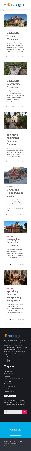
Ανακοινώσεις (7, 383)
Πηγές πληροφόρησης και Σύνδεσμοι (13, 378)
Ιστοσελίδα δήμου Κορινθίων (11, 388)
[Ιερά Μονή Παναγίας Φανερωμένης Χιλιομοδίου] (15, 277)
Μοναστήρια (9, 30)
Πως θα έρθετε (8, 371)
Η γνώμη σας (7, 381)
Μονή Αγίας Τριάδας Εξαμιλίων (12, 36)
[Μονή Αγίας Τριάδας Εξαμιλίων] (15, 20)
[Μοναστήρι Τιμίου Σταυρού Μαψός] (15, 175)
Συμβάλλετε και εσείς (9, 386)
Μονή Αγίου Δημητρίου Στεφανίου (13, 242)
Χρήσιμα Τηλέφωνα (9, 373)
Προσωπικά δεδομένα (9, 391)
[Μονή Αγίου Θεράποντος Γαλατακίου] (15, 68)
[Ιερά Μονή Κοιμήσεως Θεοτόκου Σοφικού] (15, 120)
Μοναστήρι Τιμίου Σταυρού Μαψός (14, 192)
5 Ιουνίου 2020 (11, 56)
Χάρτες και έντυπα (9, 376)
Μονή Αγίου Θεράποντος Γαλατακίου (13, 83)
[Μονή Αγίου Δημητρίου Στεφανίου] (15, 227)
